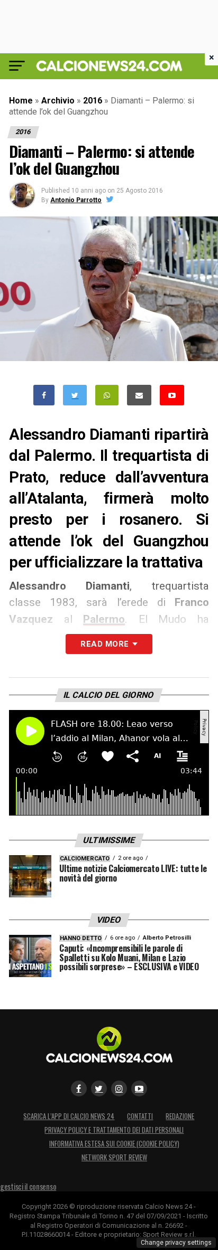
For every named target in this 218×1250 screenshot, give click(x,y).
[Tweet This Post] (74, 395)
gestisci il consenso (28, 1186)
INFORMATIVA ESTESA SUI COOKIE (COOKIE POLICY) (114, 1144)
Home (21, 101)
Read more (104, 644)
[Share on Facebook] (44, 395)
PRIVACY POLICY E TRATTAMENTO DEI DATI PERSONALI (114, 1130)
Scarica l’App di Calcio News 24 (68, 1116)
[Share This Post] (107, 395)
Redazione (180, 1116)
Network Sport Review (114, 1157)
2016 (92, 101)
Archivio (58, 101)
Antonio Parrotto (76, 200)
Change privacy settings (176, 1242)
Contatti (140, 1116)
